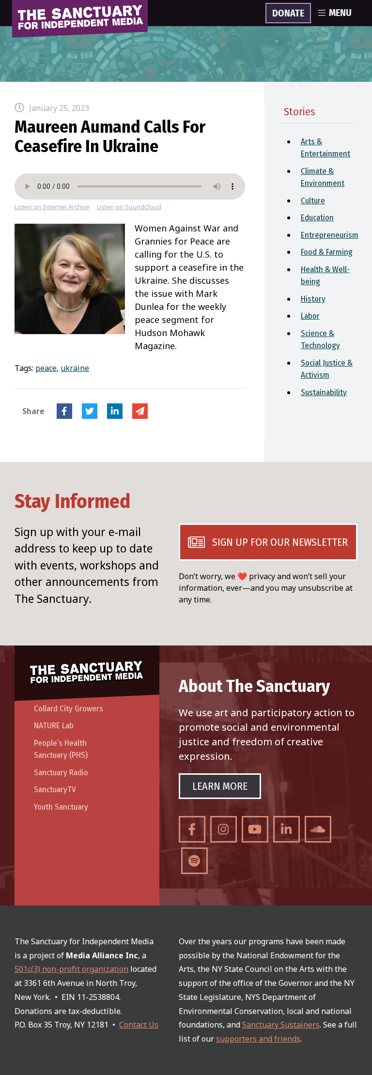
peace (46, 368)
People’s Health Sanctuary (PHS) (61, 749)
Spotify (194, 860)
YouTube (255, 829)
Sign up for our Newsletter (280, 542)
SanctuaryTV (55, 789)
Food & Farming (327, 252)
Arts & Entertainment (325, 148)
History (313, 299)
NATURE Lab (54, 726)
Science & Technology (320, 339)
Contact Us (138, 1024)
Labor (310, 316)
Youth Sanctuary (61, 807)
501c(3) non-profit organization (71, 969)
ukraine (75, 368)
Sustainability (324, 392)
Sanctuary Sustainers (281, 1024)
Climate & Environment (322, 177)
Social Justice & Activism (327, 369)
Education (317, 218)
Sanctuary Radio (61, 773)
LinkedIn (115, 411)
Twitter (89, 411)
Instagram (223, 829)
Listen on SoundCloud (129, 207)
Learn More (220, 786)
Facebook (64, 411)
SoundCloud (318, 829)
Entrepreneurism (329, 235)
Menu (340, 13)
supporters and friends (258, 1038)
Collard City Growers (68, 709)
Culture (313, 201)
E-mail (140, 411)
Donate (288, 13)
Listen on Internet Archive (52, 207)
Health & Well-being (325, 275)
